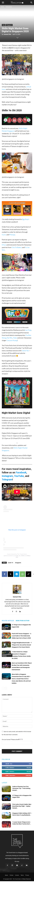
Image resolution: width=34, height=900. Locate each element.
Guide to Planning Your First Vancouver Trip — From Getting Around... (21, 788)
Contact (17, 875)
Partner (11, 875)
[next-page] (6, 688)
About (6, 875)
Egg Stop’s (25, 219)
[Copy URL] (28, 574)
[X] (10, 574)
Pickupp (12, 235)
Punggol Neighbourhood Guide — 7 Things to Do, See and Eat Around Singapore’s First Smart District (22, 645)
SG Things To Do (5, 628)
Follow (29, 767)
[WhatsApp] (22, 574)
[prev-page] (3, 688)
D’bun (4, 245)
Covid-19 (10, 562)
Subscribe (28, 775)
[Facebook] (4, 574)
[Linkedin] (20, 611)
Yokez (15, 338)
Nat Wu (9, 338)
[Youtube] (26, 865)
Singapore (9, 25)
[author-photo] (17, 593)
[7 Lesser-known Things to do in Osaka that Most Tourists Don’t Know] (6, 824)
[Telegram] (16, 574)
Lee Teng (28, 330)
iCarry (4, 235)
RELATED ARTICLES (8, 620)
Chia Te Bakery (17, 247)
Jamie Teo (25, 351)
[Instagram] (17, 611)
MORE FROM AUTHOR (22, 620)
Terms (22, 875)
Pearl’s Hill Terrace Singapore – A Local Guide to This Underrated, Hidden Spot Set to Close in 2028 (21, 636)
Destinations (9, 6)
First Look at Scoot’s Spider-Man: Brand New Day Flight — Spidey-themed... (21, 806)
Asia (3, 25)
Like (30, 763)
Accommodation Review (7, 655)
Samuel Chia (7, 34)
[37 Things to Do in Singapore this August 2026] (6, 797)
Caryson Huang (11, 340)
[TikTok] (22, 865)
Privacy (27, 875)
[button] (3, 2)
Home (2, 6)
